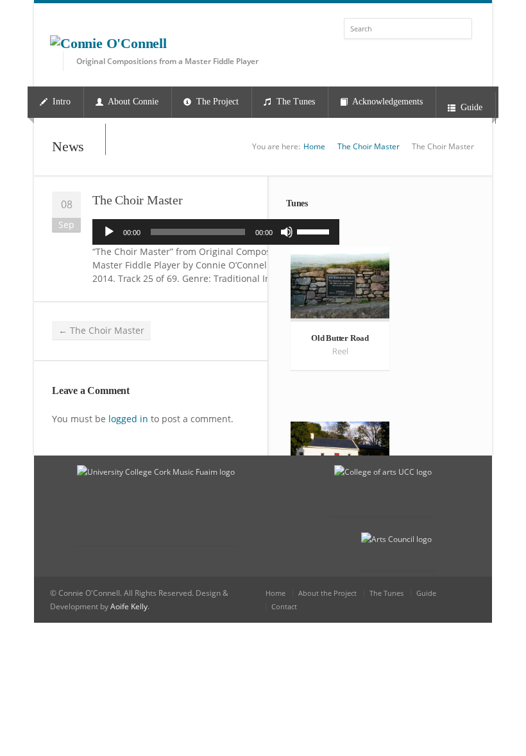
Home (314, 146)
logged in (128, 419)
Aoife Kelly (129, 606)
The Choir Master (368, 146)
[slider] (315, 230)
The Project (216, 101)
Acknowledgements (386, 101)
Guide (470, 107)
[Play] (109, 232)
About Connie (132, 101)
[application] (215, 232)
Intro (60, 101)
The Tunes (294, 101)
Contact (284, 606)
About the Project (327, 593)
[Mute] (286, 232)
